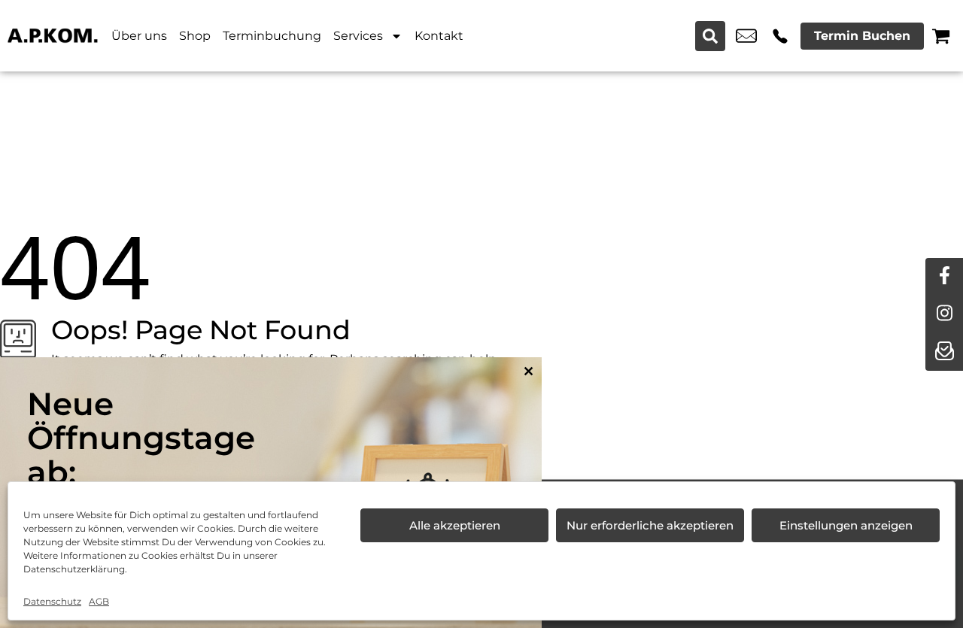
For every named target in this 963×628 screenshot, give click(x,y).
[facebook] (944, 277)
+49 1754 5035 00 (780, 36)
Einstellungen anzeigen (846, 525)
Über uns (139, 36)
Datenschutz (52, 601)
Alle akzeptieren (454, 525)
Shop (195, 36)
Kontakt (439, 36)
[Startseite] (53, 36)
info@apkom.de (746, 36)
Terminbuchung (272, 36)
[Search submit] (710, 36)
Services (358, 36)
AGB (99, 601)
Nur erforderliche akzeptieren (650, 525)
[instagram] (944, 314)
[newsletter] (944, 352)
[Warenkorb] (940, 35)
